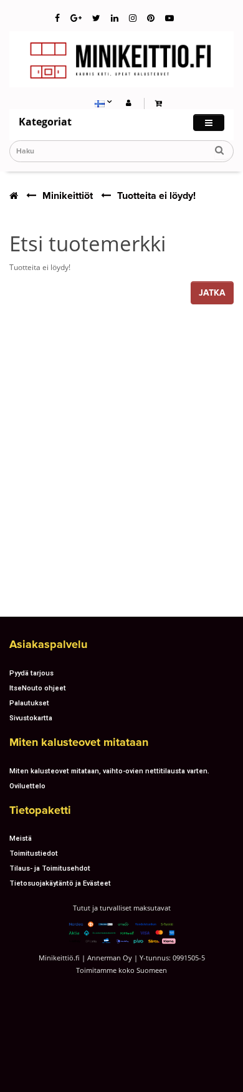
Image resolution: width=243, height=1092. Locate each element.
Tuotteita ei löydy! (156, 196)
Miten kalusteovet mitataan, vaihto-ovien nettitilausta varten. (109, 770)
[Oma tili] (128, 102)
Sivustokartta (30, 717)
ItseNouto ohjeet (37, 688)
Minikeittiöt (67, 196)
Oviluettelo (27, 785)
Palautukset (29, 702)
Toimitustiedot (33, 853)
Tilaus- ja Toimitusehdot (49, 868)
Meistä (20, 838)
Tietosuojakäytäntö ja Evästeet (60, 883)
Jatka (212, 292)
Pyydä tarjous (31, 673)
